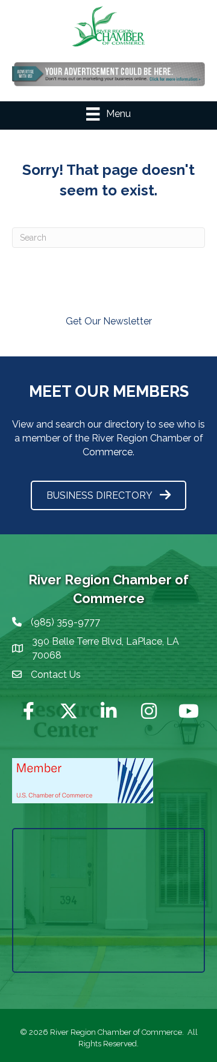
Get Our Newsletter (109, 321)
